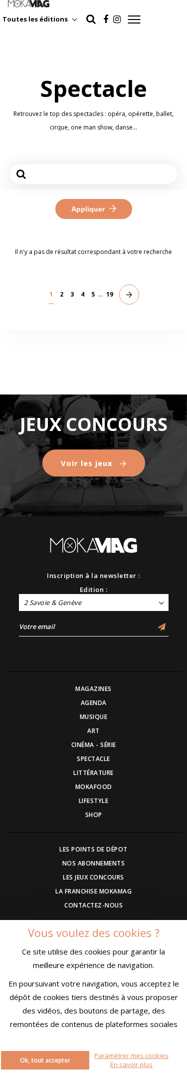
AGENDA (94, 702)
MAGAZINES (93, 688)
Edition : (94, 589)
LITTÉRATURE (93, 772)
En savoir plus (131, 1064)
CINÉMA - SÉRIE (93, 744)
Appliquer (89, 209)
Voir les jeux (88, 463)
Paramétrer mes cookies (131, 1055)
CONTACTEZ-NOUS (93, 905)
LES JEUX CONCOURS (93, 877)
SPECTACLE (93, 758)
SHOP (93, 814)
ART (93, 730)
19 (109, 294)
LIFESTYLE (94, 800)
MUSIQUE (94, 716)
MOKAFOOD (93, 786)
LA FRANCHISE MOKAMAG (93, 891)
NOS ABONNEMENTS (93, 863)
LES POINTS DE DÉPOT (93, 849)
